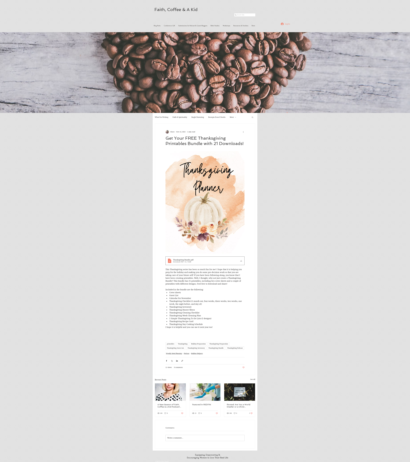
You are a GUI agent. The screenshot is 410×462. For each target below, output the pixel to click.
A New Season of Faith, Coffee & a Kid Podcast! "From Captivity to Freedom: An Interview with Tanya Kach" (170, 405)
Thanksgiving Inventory (196, 348)
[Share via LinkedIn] (177, 361)
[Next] (398, 72)
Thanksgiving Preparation (218, 344)
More (232, 117)
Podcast (186, 353)
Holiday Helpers (197, 353)
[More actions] (243, 132)
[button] (287, 112)
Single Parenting (197, 117)
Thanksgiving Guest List (175, 348)
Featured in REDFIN (201, 404)
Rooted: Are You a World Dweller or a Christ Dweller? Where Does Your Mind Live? (239, 405)
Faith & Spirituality (180, 117)
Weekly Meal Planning (174, 353)
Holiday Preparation (198, 344)
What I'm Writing (161, 117)
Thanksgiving (182, 344)
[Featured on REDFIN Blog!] (205, 392)
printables (170, 344)
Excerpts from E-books (217, 117)
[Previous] (12, 72)
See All (252, 379)
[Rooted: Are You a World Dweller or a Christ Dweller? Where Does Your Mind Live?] (239, 392)
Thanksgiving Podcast (235, 348)
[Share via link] (182, 361)
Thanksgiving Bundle (216, 348)
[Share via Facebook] (166, 361)
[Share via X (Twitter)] (172, 361)
